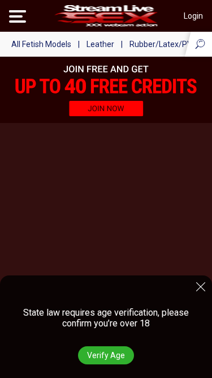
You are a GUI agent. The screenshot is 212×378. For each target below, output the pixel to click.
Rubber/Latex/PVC (163, 44)
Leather (100, 44)
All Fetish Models (41, 44)
